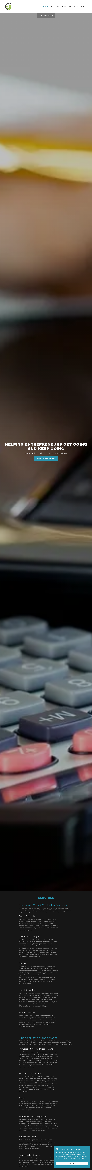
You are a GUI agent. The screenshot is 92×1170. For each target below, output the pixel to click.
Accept (71, 1163)
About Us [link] (55, 7)
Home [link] (45, 7)
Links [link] (63, 7)
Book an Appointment (46, 459)
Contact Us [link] (73, 7)
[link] (8, 6)
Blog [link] (83, 7)
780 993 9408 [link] (46, 15)
